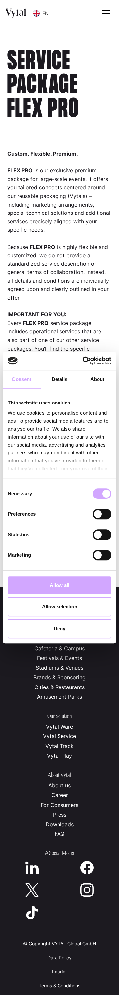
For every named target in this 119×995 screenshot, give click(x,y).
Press (59, 814)
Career (59, 795)
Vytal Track (59, 746)
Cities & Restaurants (59, 687)
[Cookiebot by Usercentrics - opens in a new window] (84, 360)
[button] (40, 13)
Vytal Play (59, 755)
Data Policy (59, 957)
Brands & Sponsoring (59, 677)
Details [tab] (60, 379)
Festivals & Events (59, 658)
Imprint (59, 971)
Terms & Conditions (59, 985)
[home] (15, 13)
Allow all (59, 585)
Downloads (60, 824)
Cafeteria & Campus (59, 648)
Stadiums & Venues (59, 667)
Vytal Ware (59, 726)
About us (59, 785)
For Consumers (59, 805)
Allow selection (59, 606)
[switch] (102, 514)
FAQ (59, 833)
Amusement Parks (59, 696)
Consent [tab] (21, 379)
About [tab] (97, 379)
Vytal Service (59, 736)
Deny (59, 628)
